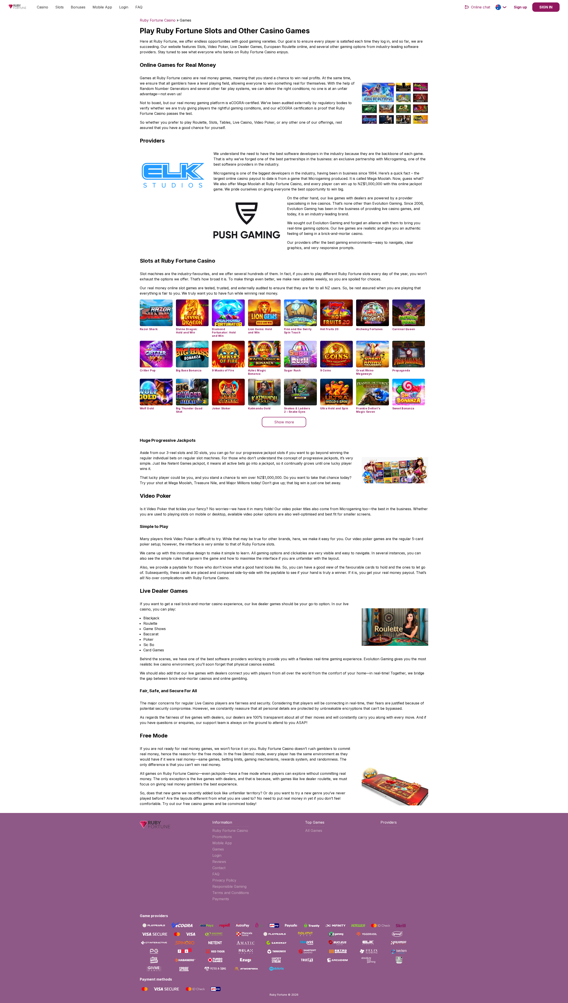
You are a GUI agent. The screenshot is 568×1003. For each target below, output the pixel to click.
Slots (59, 7)
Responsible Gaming (229, 886)
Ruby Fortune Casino (158, 20)
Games (218, 849)
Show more (284, 422)
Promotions (222, 837)
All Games (313, 830)
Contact (218, 868)
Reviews (219, 861)
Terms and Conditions (230, 892)
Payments (220, 899)
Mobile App (102, 7)
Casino (42, 7)
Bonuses (78, 7)
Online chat (480, 7)
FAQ (138, 7)
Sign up (520, 7)
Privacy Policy (224, 880)
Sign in (545, 7)
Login (123, 7)
